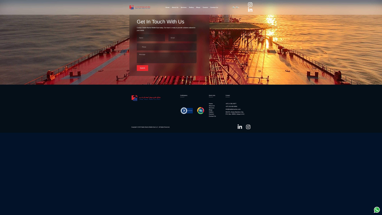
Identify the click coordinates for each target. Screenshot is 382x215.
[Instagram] (250, 4)
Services (184, 7)
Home (167, 7)
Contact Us (214, 7)
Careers (205, 7)
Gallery (191, 7)
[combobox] (139, 46)
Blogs (198, 7)
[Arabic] (234, 7)
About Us (175, 7)
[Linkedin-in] (250, 9)
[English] (237, 7)
